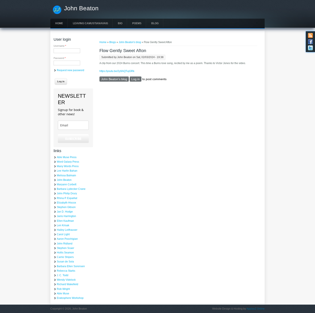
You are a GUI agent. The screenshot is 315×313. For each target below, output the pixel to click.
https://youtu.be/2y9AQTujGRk (116, 71)
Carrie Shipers (65, 257)
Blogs (112, 42)
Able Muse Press (66, 157)
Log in (135, 79)
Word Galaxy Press (68, 161)
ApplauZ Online (255, 308)
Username (60, 46)
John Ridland (64, 243)
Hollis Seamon (65, 252)
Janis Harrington (66, 216)
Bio (120, 23)
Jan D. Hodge (65, 211)
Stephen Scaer (65, 248)
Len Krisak (63, 225)
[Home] (57, 13)
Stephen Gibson (66, 207)
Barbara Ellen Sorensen (71, 266)
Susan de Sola (65, 261)
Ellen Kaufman (65, 220)
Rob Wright (63, 289)
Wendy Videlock (66, 279)
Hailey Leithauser (67, 229)
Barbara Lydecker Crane (71, 188)
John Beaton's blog (130, 42)
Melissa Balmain (66, 175)
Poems (136, 23)
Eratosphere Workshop (70, 298)
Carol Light (63, 234)
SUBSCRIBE (73, 138)
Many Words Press (68, 166)
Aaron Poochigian (67, 238)
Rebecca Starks (66, 270)
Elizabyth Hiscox (66, 202)
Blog (155, 23)
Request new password (70, 70)
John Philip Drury (67, 193)
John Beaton (81, 8)
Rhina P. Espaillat (67, 198)
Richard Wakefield (67, 284)
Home (59, 23)
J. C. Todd (62, 275)
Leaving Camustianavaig (90, 23)
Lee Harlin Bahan (67, 170)
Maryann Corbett (66, 184)
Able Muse (63, 293)
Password (60, 58)
